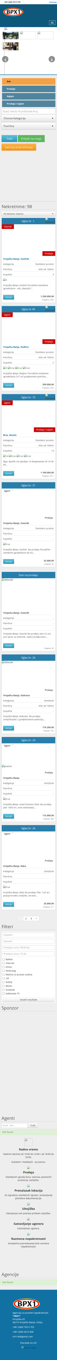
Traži (9, 138)
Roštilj (9, 982)
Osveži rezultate (28, 999)
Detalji (8, 297)
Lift (7, 978)
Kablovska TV (12, 993)
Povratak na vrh (28, 1342)
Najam (10, 96)
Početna (53, 2)
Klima (9, 966)
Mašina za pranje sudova (19, 974)
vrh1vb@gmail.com (23, 1336)
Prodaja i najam (15, 103)
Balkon (9, 959)
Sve (9, 81)
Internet (10, 963)
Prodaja (11, 88)
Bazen (9, 985)
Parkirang (11, 970)
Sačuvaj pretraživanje (19, 147)
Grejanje (10, 989)
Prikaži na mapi (31, 138)
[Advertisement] (28, 177)
